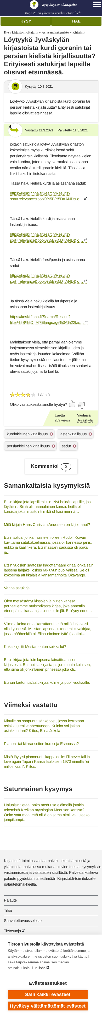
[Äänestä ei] (81, 405)
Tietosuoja (12, 931)
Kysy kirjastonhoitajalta (21, 32)
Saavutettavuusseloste (23, 920)
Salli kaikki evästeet (47, 994)
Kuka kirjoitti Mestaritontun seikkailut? (35, 646)
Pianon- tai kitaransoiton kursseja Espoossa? (41, 743)
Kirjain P (78, 32)
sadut (66, 446)
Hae (76, 21)
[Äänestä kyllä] (72, 404)
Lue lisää (39, 968)
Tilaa (8, 910)
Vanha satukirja (17, 588)
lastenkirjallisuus (73, 434)
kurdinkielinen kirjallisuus (27, 434)
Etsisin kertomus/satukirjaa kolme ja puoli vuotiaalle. (47, 682)
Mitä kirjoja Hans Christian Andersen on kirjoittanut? (47, 524)
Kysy (25, 21)
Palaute (10, 900)
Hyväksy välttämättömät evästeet (48, 1006)
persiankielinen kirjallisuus (28, 446)
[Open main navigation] (97, 4)
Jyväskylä (85, 420)
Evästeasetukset (48, 983)
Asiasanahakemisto (55, 32)
